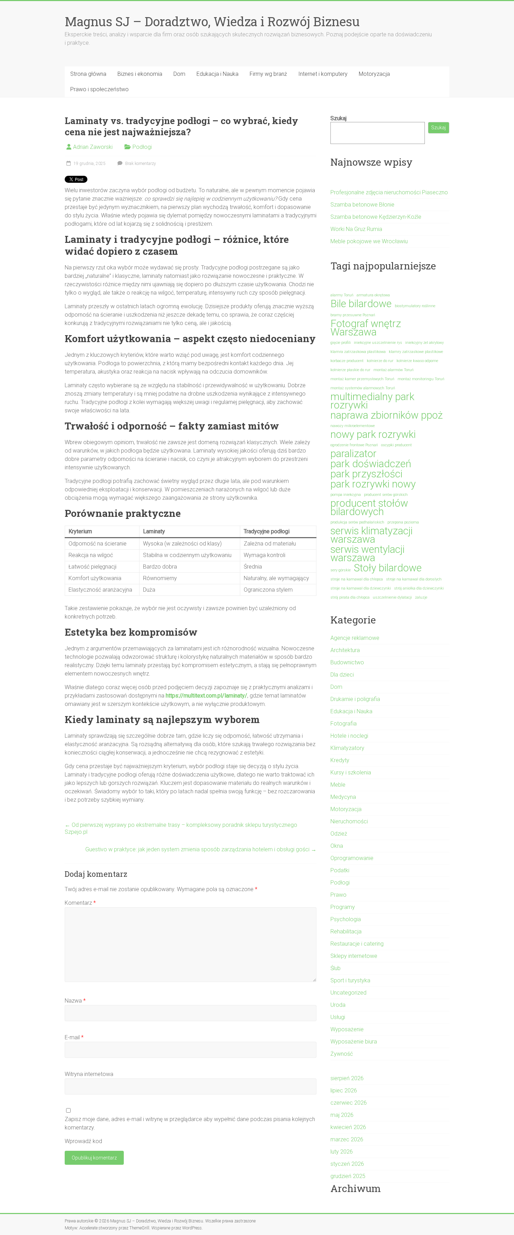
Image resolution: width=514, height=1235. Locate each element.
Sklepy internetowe (353, 956)
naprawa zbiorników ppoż (386, 415)
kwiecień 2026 (348, 1127)
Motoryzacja (374, 74)
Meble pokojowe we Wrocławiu (369, 241)
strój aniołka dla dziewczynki (419, 588)
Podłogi (142, 147)
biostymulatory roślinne (415, 306)
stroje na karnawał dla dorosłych (414, 579)
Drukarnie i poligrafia (355, 699)
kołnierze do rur (380, 361)
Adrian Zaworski (93, 147)
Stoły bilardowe (388, 568)
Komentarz (80, 903)
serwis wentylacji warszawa (367, 553)
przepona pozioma (403, 522)
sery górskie (340, 570)
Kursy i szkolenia (350, 772)
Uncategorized (348, 992)
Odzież (338, 833)
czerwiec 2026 (348, 1102)
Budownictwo (347, 662)
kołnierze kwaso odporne (417, 361)
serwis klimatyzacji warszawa (371, 535)
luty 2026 (341, 1151)
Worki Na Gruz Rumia (356, 229)
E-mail (74, 1037)
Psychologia (345, 919)
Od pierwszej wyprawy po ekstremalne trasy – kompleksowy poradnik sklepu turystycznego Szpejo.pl (181, 828)
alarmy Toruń (342, 295)
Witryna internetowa (89, 1074)
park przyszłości (366, 474)
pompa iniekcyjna (345, 494)
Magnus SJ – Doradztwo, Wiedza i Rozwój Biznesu (212, 21)
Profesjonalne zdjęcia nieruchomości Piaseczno (389, 192)
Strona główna (88, 74)
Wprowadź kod (83, 1141)
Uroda (337, 1005)
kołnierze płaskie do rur (350, 370)
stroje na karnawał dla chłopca (356, 579)
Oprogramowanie (351, 858)
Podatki (339, 870)
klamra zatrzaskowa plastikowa (358, 351)
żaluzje (421, 597)
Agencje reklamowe (354, 638)
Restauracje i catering (357, 943)
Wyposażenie (347, 1029)
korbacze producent (347, 361)
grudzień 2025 (347, 1176)
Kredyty (339, 760)
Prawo (338, 894)
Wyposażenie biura (353, 1041)
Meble (337, 784)
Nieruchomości (349, 821)
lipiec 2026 (343, 1090)
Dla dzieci (342, 674)
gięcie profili (340, 342)
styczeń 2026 (347, 1164)
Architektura (345, 650)
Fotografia (343, 723)
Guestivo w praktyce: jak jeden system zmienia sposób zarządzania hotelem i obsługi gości (200, 849)
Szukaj (338, 118)
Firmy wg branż (268, 74)
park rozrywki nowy (373, 484)
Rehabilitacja (346, 931)
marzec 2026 (346, 1139)
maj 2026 (342, 1115)
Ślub (335, 968)
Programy (342, 907)
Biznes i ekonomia (139, 74)
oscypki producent (396, 445)
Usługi (337, 1017)
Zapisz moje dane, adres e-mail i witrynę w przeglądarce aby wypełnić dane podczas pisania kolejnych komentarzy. (190, 1123)
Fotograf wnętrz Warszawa (365, 327)
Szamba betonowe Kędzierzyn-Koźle (375, 217)
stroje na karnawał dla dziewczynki (360, 588)
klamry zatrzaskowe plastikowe (416, 351)
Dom (179, 74)
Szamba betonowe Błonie (362, 204)
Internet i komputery (323, 74)
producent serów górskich (386, 494)
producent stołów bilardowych (369, 507)
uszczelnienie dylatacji (392, 597)
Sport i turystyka (350, 980)
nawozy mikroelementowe (352, 426)
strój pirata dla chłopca (350, 597)
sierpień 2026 (347, 1078)
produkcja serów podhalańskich (357, 522)
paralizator (353, 453)
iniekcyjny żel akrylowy (424, 342)
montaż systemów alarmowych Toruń (362, 388)
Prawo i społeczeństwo (99, 89)
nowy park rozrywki (373, 434)
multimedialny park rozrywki (372, 400)
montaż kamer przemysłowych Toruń (362, 379)
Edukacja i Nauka (217, 74)
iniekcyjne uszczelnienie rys (378, 342)
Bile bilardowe (361, 303)
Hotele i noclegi (349, 735)
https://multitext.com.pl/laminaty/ (206, 695)
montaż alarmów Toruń (393, 370)
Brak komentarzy (140, 163)
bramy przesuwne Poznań (352, 315)
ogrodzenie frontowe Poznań (354, 445)
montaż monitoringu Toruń (421, 379)
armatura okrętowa (373, 295)
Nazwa (75, 1000)
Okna (336, 846)
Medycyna (343, 797)
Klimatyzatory (347, 748)
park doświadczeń (370, 464)
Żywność (341, 1053)
